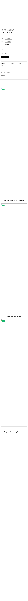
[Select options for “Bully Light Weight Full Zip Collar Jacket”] (5, 428)
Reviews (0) (3, 75)
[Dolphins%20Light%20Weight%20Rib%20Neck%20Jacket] (1, 67)
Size (2, 41)
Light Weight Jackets (11, 29)
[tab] (14, 72)
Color (2, 38)
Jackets (5, 29)
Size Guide (7, 44)
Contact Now (5, 57)
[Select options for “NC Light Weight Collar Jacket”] (5, 312)
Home (2, 29)
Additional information (5, 72)
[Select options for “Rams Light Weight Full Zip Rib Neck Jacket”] (5, 196)
